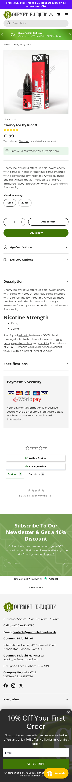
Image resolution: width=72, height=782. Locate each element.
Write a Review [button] (37, 458)
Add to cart (48, 221)
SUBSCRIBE (36, 763)
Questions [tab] (34, 474)
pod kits (43, 343)
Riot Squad (9, 119)
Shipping (24, 141)
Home (6, 45)
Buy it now (36, 232)
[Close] (68, 712)
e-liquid (23, 335)
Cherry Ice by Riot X (22, 45)
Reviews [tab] (12, 474)
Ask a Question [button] (37, 466)
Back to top (36, 587)
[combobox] (36, 23)
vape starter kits (21, 343)
